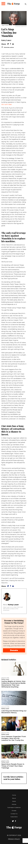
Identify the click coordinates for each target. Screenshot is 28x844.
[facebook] (15, 821)
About (14, 798)
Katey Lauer (6, 40)
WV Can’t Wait (6, 104)
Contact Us (14, 813)
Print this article (9, 47)
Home (14, 795)
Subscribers (14, 816)
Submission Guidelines (14, 807)
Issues (14, 801)
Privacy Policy (14, 839)
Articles (14, 804)
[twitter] (13, 821)
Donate (14, 650)
